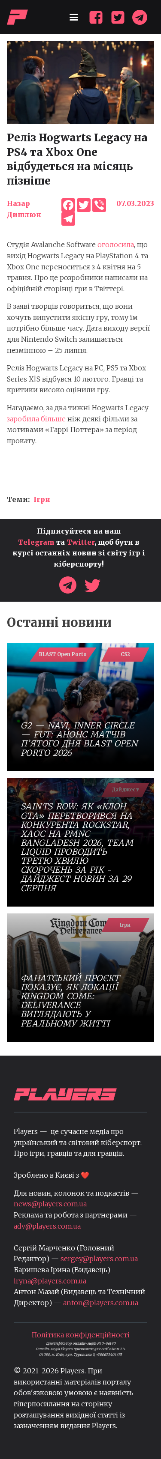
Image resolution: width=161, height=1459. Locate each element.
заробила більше (36, 419)
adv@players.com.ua (47, 1226)
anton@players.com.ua (100, 1302)
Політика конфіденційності (80, 1335)
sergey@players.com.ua (99, 1258)
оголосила (115, 244)
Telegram (36, 542)
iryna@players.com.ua (50, 1281)
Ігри (41, 499)
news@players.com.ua (50, 1203)
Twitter (80, 542)
